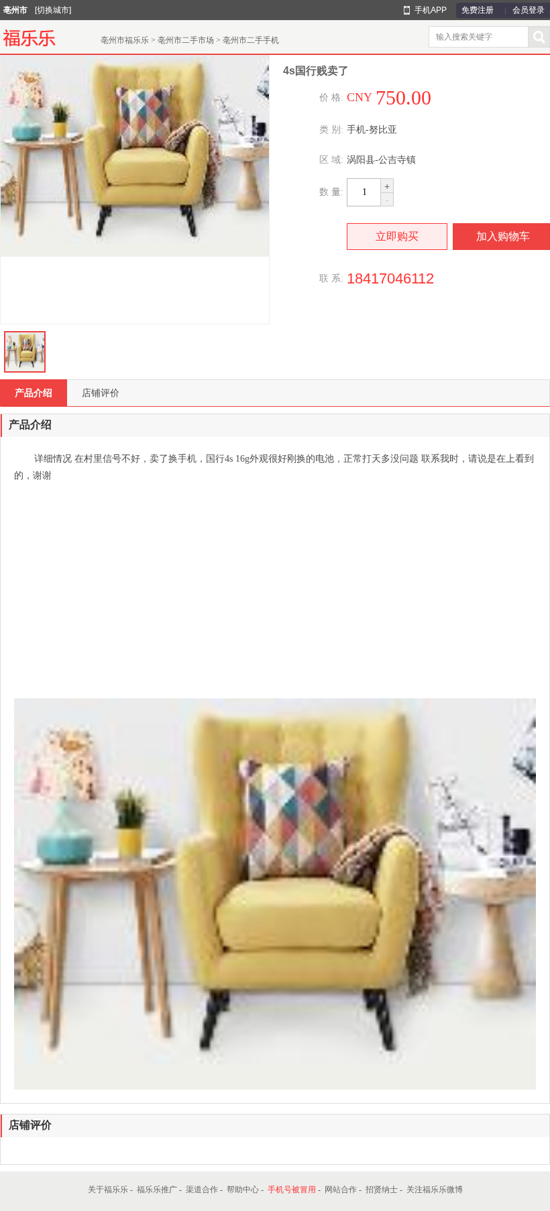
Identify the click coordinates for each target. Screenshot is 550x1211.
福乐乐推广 (157, 1189)
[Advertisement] (275, 591)
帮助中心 (243, 1189)
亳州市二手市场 (186, 40)
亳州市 (15, 10)
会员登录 (528, 10)
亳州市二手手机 (251, 40)
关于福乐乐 (108, 1189)
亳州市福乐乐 (125, 40)
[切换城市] (53, 10)
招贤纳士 (382, 1189)
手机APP (431, 10)
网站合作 (341, 1189)
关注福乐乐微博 (434, 1189)
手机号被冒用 (292, 1189)
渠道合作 (202, 1189)
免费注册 (477, 10)
